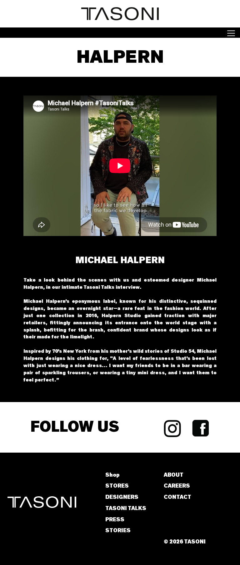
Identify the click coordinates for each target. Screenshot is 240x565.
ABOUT (173, 475)
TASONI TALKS (125, 508)
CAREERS (177, 486)
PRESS (114, 520)
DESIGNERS (121, 497)
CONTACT (177, 497)
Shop (112, 475)
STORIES (118, 530)
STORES (117, 486)
